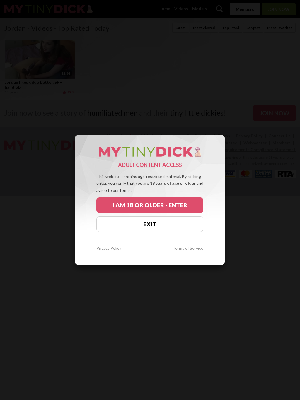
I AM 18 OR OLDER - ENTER (149, 204)
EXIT (149, 224)
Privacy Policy (108, 248)
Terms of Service (188, 248)
